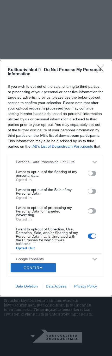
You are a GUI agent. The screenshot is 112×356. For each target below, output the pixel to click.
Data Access (56, 286)
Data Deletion (26, 286)
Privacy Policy (85, 286)
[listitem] (56, 162)
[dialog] (56, 178)
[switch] (92, 173)
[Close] (102, 70)
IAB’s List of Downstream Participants (62, 146)
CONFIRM (33, 268)
